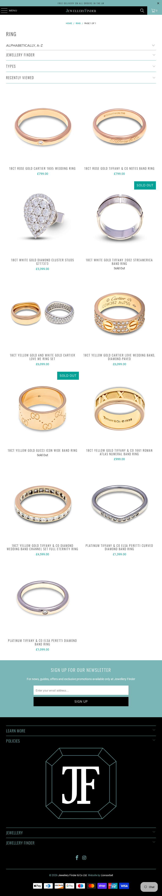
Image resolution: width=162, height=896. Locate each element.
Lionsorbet (107, 875)
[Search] (142, 10)
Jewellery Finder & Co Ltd (72, 875)
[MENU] (2, 10)
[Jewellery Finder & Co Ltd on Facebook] (77, 858)
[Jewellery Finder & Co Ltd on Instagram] (84, 858)
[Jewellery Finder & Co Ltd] (81, 10)
